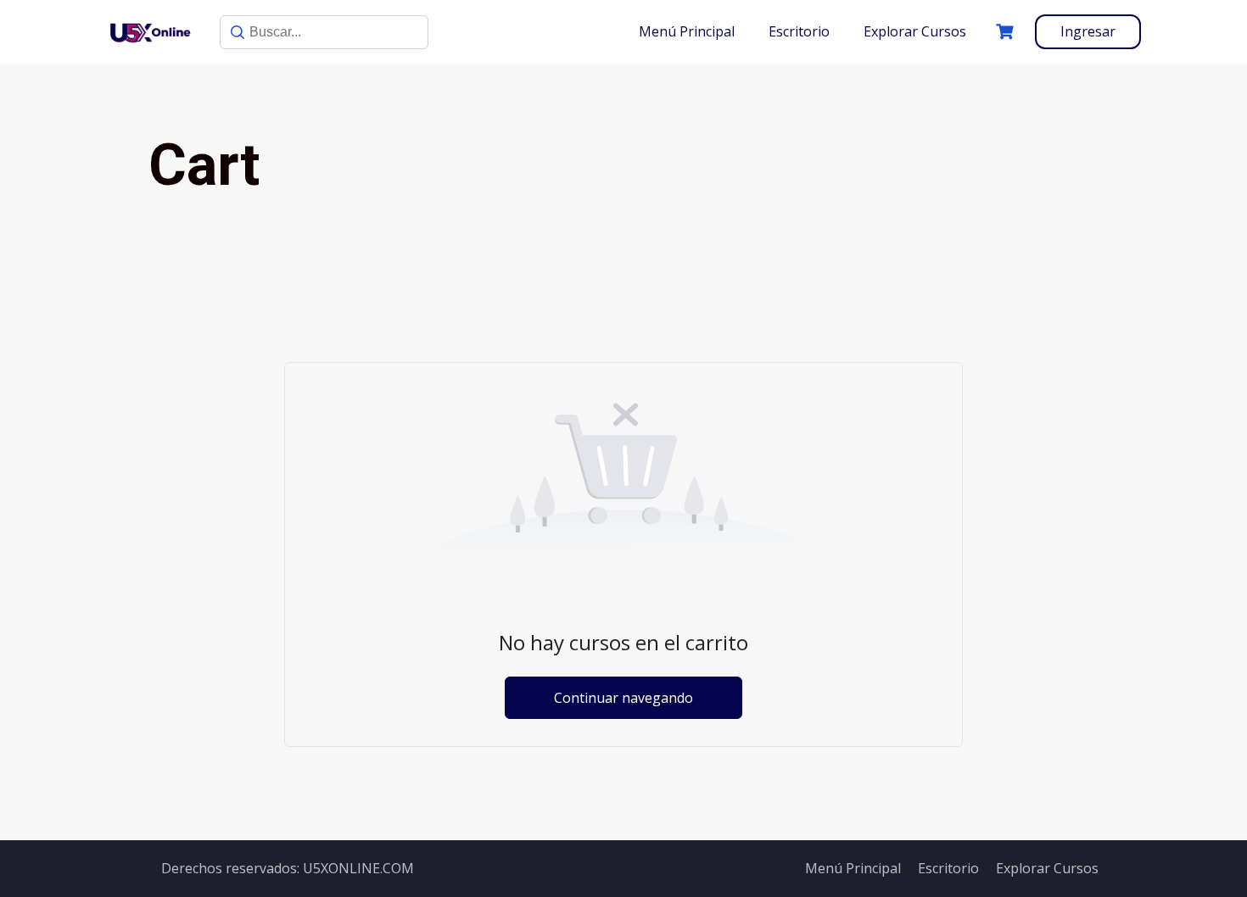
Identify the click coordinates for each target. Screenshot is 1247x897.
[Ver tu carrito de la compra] (1007, 32)
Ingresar (1088, 31)
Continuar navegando (623, 697)
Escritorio (799, 31)
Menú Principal (687, 31)
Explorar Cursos (915, 31)
